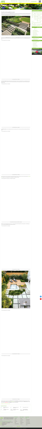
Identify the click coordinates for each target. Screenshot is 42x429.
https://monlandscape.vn (4, 424)
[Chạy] (32, 54)
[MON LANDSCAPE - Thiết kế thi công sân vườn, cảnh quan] (4, 1)
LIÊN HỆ (32, 3)
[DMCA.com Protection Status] (18, 426)
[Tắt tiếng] (40, 54)
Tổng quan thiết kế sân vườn (41, 18)
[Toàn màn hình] (41, 54)
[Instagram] (26, 426)
